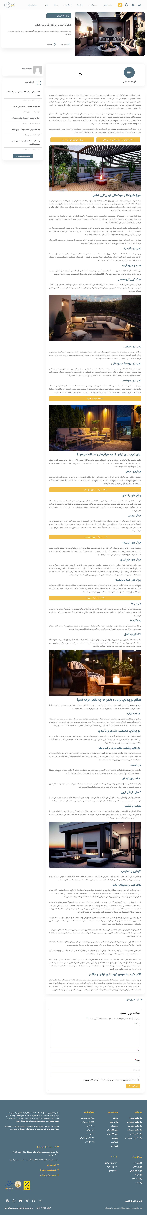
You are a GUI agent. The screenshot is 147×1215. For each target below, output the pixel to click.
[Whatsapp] (33, 1201)
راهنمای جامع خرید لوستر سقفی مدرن (26, 106)
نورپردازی (59, 16)
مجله (63, 16)
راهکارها (114, 1156)
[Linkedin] (27, 1201)
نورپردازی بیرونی (137, 1156)
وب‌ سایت (136, 1070)
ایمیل (137, 1060)
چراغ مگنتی (138, 1112)
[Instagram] (40, 1201)
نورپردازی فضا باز (133, 705)
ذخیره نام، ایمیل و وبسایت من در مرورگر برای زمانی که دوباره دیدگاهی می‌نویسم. (110, 1080)
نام (138, 1050)
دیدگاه (137, 1023)
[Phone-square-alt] (20, 1201)
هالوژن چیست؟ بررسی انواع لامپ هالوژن (26, 117)
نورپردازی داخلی (113, 1112)
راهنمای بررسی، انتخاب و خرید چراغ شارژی (26, 129)
